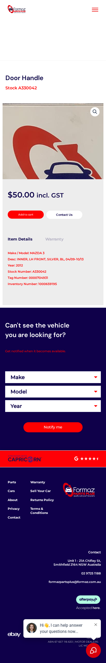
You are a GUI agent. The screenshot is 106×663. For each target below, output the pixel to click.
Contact (14, 517)
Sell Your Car (40, 491)
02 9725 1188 (91, 573)
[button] (95, 111)
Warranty (37, 482)
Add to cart (25, 214)
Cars (11, 491)
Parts (12, 482)
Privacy (14, 509)
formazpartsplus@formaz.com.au (75, 582)
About (12, 500)
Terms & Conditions (39, 511)
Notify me (53, 427)
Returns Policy (42, 500)
